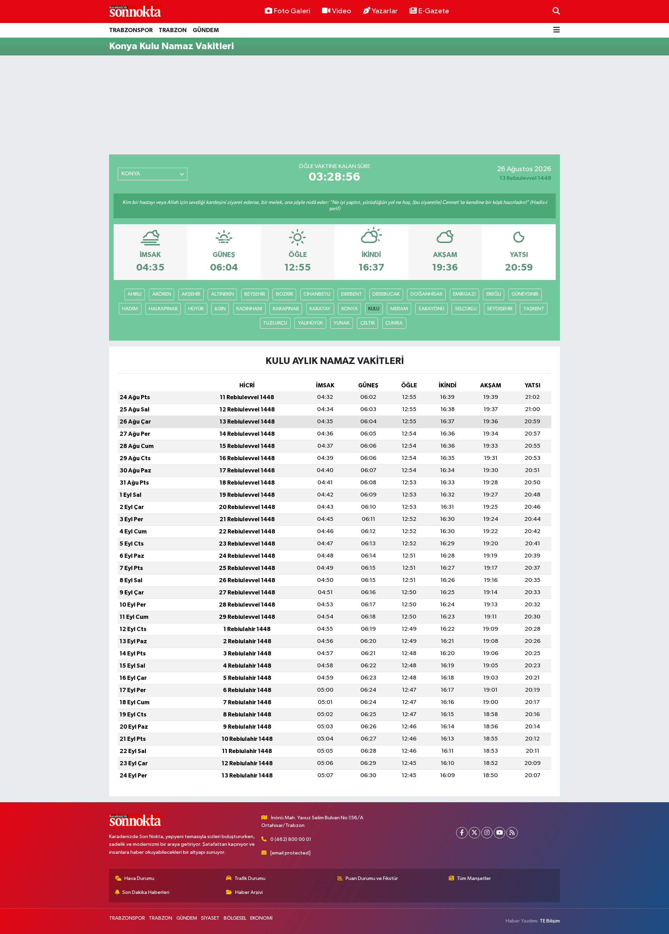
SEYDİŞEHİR (500, 308)
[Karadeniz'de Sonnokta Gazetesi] (135, 11)
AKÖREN (161, 294)
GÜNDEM (206, 30)
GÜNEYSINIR (525, 294)
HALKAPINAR (163, 308)
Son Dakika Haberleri (145, 892)
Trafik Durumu (250, 878)
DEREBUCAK (386, 294)
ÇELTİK (367, 323)
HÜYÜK (196, 308)
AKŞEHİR (191, 294)
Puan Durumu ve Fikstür (372, 878)
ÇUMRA (394, 323)
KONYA (349, 308)
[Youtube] (499, 832)
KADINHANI (249, 308)
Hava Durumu (139, 878)
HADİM (130, 308)
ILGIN (220, 308)
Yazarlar (385, 11)
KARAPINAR (286, 308)
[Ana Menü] (556, 30)
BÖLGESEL (235, 918)
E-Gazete (433, 11)
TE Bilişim (550, 921)
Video (341, 11)
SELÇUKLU (466, 308)
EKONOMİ (261, 918)
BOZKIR (284, 294)
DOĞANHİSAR (426, 294)
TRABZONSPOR (131, 30)
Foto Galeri (292, 11)
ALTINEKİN (222, 294)
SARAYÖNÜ (431, 308)
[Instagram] (487, 832)
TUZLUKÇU (275, 323)
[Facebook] (462, 832)
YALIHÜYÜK (310, 323)
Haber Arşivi (249, 892)
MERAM (399, 308)
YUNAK (341, 323)
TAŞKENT (533, 308)
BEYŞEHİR (254, 294)
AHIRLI (134, 294)
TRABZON (173, 30)
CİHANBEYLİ (316, 294)
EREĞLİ (493, 294)
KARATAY (320, 308)
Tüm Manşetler (474, 878)
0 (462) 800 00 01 (290, 839)
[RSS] (512, 832)
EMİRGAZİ (464, 294)
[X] (474, 832)
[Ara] (556, 11)
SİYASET (210, 918)
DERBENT (351, 294)
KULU (373, 308)
